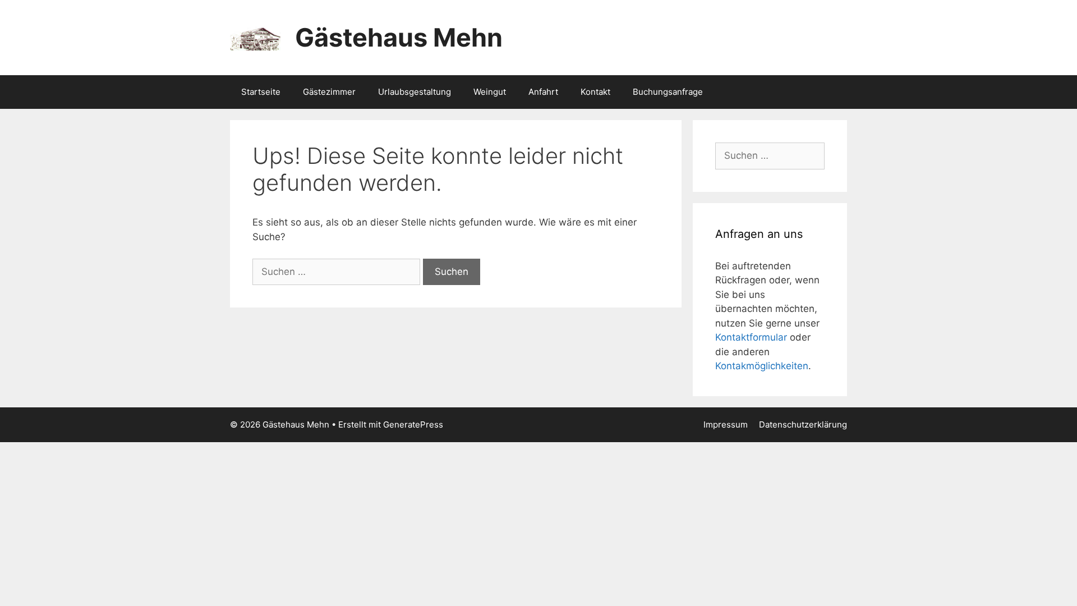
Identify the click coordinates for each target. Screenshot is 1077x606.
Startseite (260, 91)
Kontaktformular (751, 337)
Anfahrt (543, 91)
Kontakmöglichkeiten (761, 365)
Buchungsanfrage (668, 91)
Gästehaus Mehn (399, 37)
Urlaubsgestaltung (414, 91)
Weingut (489, 91)
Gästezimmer (329, 91)
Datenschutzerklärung (803, 424)
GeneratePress (413, 424)
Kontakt (595, 91)
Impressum (725, 424)
